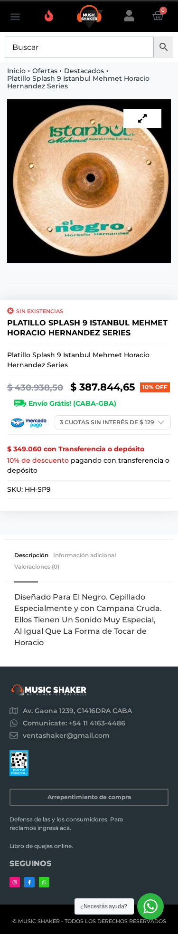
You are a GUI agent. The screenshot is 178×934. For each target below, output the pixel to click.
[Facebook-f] (29, 882)
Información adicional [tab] (84, 555)
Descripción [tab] (31, 555)
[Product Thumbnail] (142, 118)
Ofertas (44, 71)
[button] (15, 17)
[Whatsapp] (44, 882)
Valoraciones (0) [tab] (36, 567)
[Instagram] (14, 882)
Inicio (16, 71)
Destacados (84, 71)
